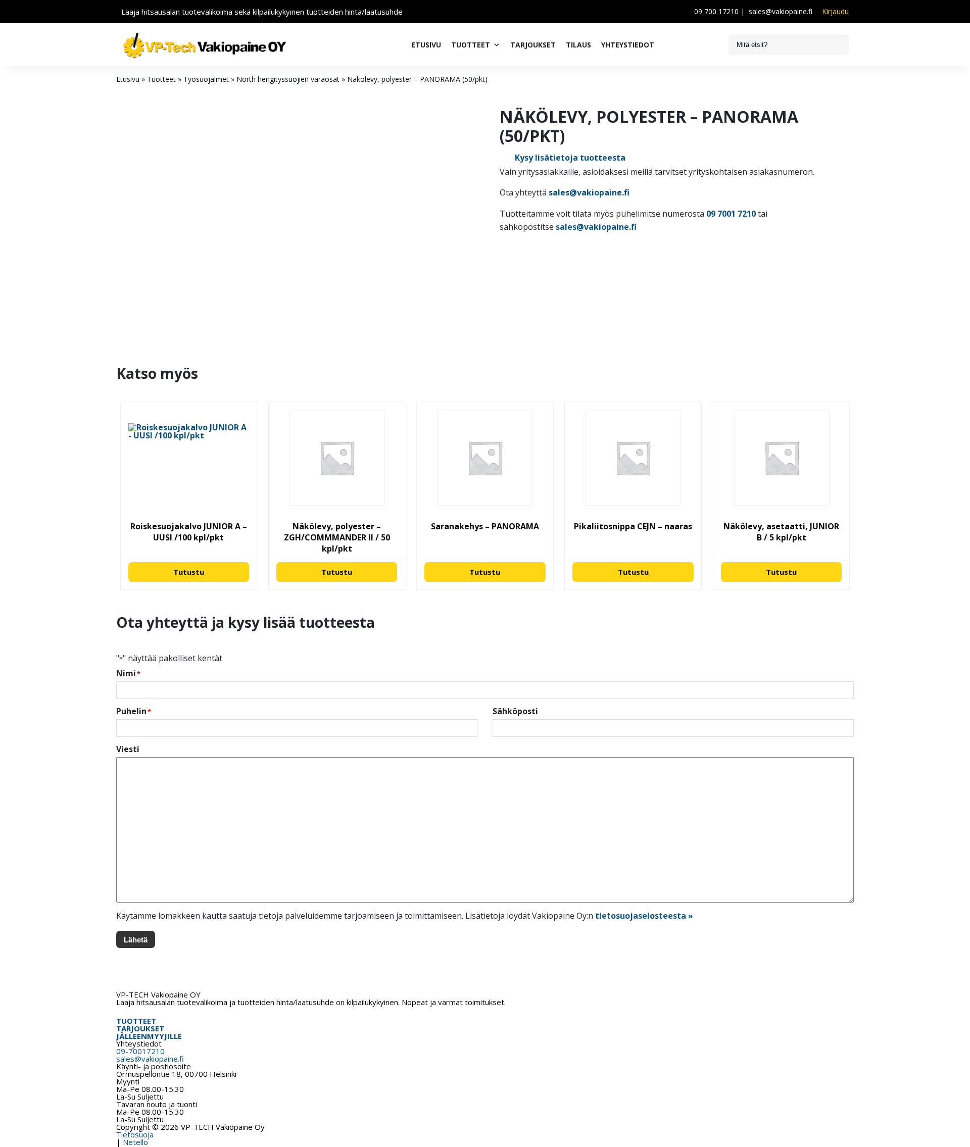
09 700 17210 (716, 11)
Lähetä (136, 939)
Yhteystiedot (627, 44)
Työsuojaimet (206, 79)
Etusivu (426, 44)
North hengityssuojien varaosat (288, 79)
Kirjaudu (835, 11)
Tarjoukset (533, 44)
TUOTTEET (136, 1021)
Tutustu (188, 572)
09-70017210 (140, 1051)
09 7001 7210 (731, 213)
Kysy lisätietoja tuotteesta (570, 157)
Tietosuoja (135, 1134)
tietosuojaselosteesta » (644, 915)
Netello (135, 1142)
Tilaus (578, 44)
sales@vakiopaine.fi (780, 11)
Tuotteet (470, 44)
